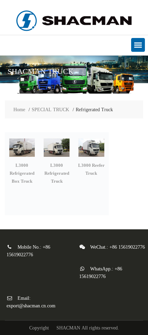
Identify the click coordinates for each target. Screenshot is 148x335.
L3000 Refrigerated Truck (56, 173)
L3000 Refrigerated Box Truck (22, 173)
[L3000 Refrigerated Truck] (56, 157)
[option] (74, 75)
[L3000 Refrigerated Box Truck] (22, 157)
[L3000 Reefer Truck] (91, 157)
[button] (138, 45)
